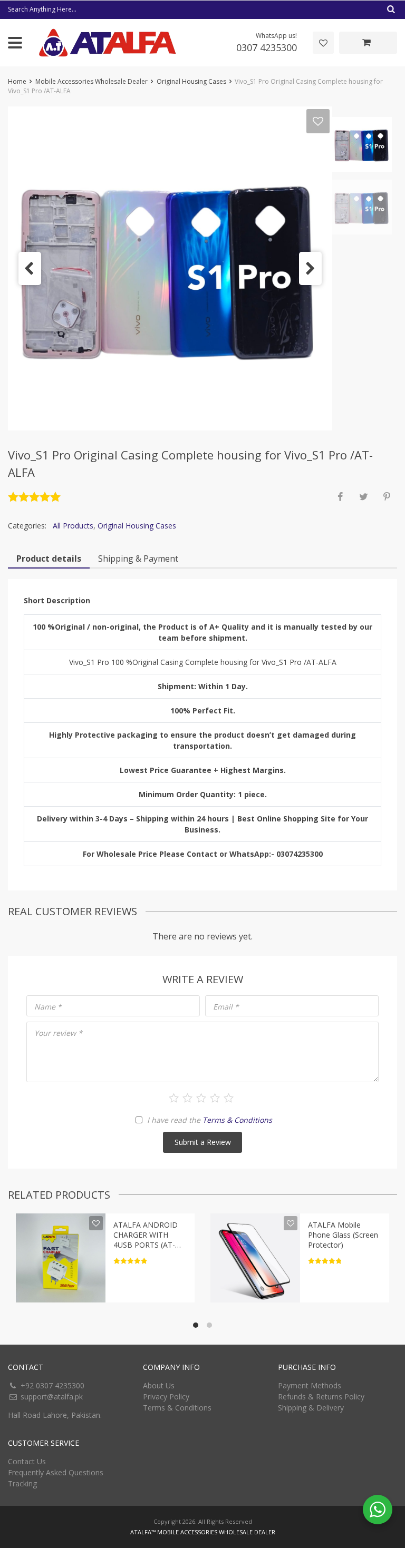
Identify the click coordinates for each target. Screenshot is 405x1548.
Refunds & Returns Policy (321, 1397)
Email (226, 1007)
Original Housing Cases (191, 81)
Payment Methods (309, 1385)
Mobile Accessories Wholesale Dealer (91, 81)
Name (48, 1007)
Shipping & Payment (138, 558)
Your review (58, 1033)
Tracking (22, 1483)
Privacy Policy (166, 1397)
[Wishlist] (323, 43)
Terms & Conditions (237, 1120)
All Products (73, 526)
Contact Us (27, 1461)
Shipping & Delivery (311, 1408)
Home (17, 81)
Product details (48, 558)
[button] (29, 268)
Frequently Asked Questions (55, 1472)
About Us (159, 1385)
